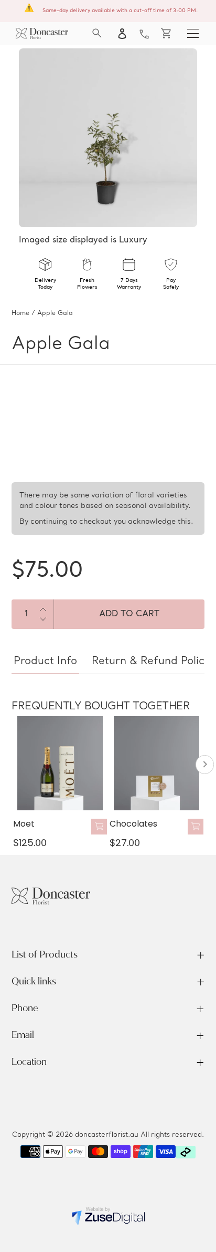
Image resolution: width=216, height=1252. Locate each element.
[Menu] (193, 33)
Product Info (45, 661)
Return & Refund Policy (151, 661)
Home (20, 313)
